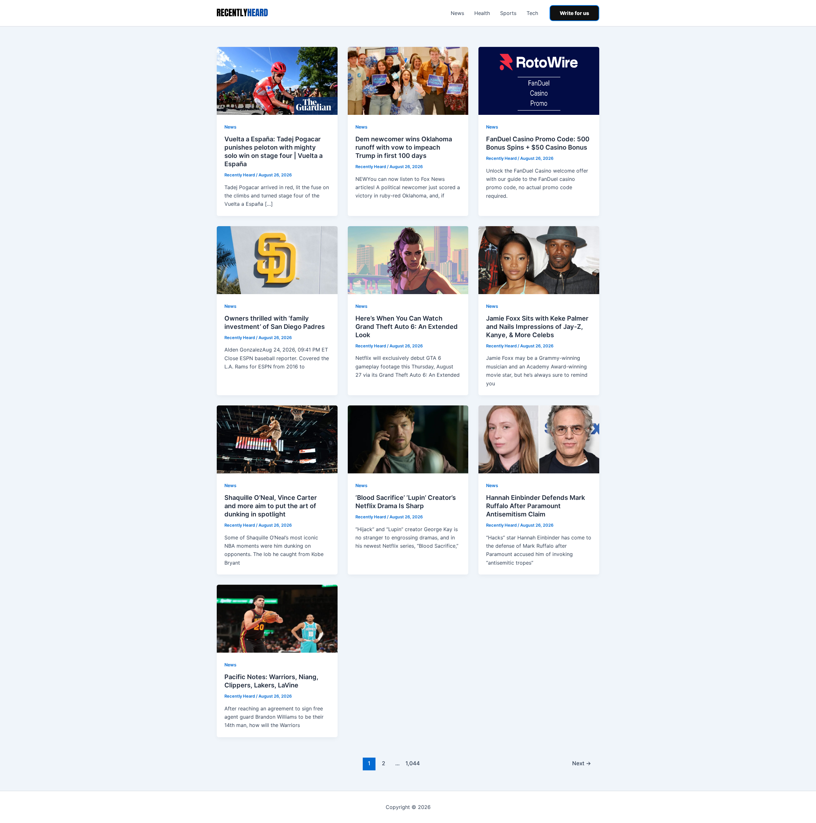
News (457, 13)
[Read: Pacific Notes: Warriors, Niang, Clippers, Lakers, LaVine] (277, 618)
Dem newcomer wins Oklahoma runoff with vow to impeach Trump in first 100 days (403, 147)
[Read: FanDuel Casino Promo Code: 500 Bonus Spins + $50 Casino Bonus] (538, 80)
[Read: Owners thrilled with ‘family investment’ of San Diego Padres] (277, 259)
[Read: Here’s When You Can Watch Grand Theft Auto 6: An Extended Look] (408, 259)
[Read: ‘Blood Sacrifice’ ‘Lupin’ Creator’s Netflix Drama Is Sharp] (408, 439)
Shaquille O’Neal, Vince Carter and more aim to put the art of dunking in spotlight (270, 506)
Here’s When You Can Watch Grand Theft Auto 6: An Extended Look (406, 327)
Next (581, 763)
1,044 (411, 763)
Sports (508, 13)
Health (482, 13)
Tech (532, 13)
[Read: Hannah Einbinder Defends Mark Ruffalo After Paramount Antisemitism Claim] (538, 439)
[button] (574, 13)
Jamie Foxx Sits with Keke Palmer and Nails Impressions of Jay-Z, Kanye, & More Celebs (537, 327)
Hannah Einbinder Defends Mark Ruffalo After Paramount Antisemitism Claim (535, 506)
